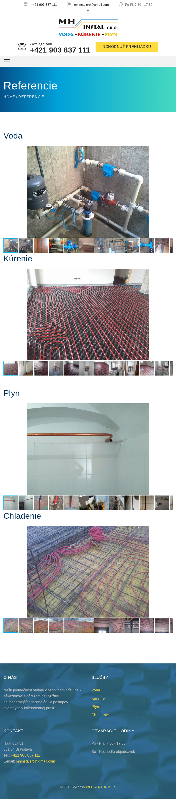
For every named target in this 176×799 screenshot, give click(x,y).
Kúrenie (98, 698)
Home (9, 97)
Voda (95, 690)
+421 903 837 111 (44, 4)
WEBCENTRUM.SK (101, 787)
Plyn (95, 707)
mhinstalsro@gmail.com (91, 4)
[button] (168, 150)
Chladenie (100, 715)
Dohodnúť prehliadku (126, 47)
